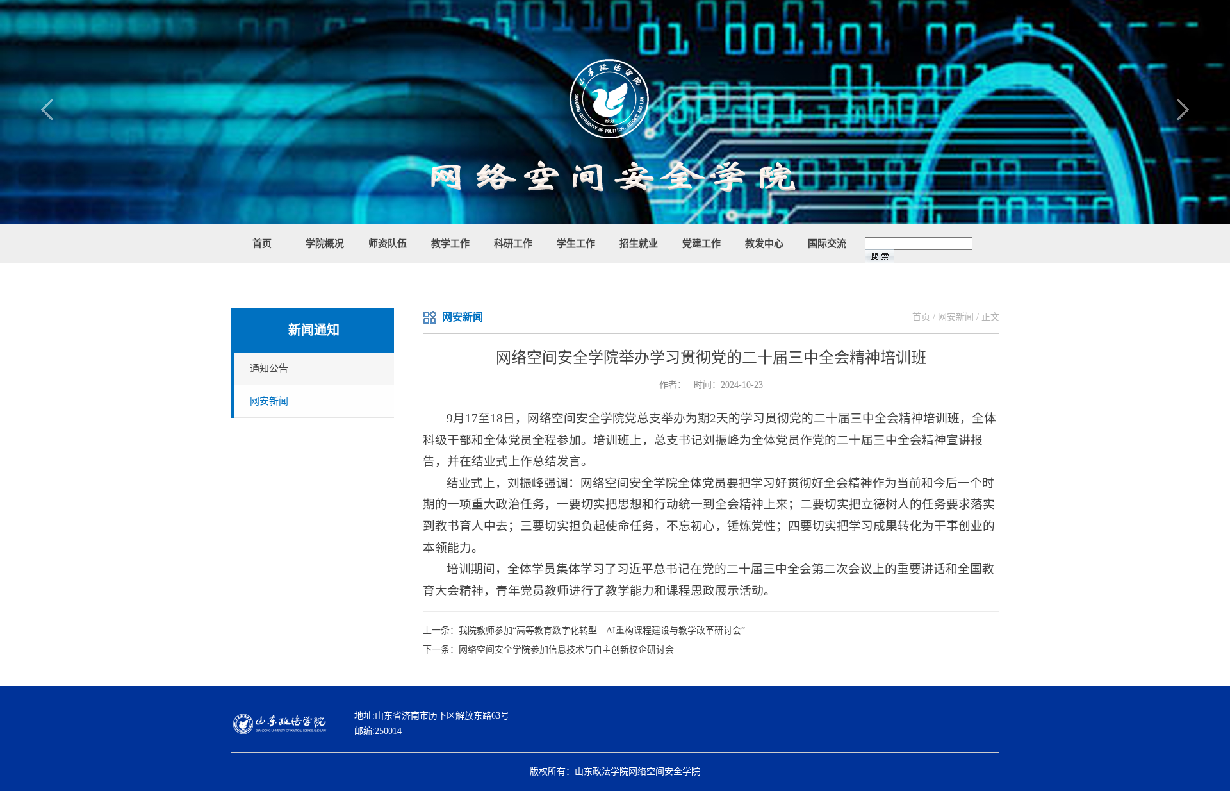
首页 (921, 317)
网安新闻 (269, 401)
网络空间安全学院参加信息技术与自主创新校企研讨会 (566, 649)
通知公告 (269, 368)
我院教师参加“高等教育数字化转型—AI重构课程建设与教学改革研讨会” (602, 630)
